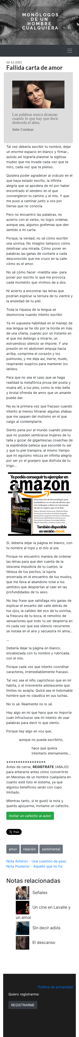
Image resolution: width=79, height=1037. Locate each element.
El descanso (43, 942)
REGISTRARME (23, 1005)
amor (13, 849)
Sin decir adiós (46, 928)
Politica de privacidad (55, 987)
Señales (39, 892)
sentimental (51, 849)
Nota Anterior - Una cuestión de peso (36, 861)
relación (29, 849)
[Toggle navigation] (70, 50)
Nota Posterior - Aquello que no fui (34, 866)
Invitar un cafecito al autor (30, 816)
